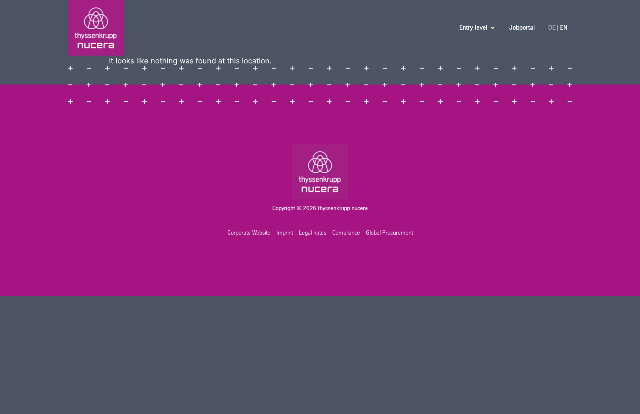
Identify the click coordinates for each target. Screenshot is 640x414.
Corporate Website (248, 232)
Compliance (346, 232)
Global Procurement (389, 232)
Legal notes (312, 232)
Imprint (284, 232)
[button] (477, 27)
